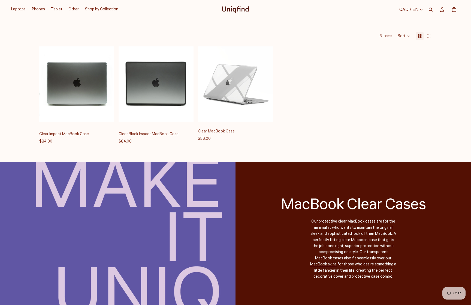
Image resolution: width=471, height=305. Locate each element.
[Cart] (454, 10)
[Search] (431, 10)
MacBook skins (323, 264)
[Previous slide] (47, 84)
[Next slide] (106, 84)
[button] (404, 36)
